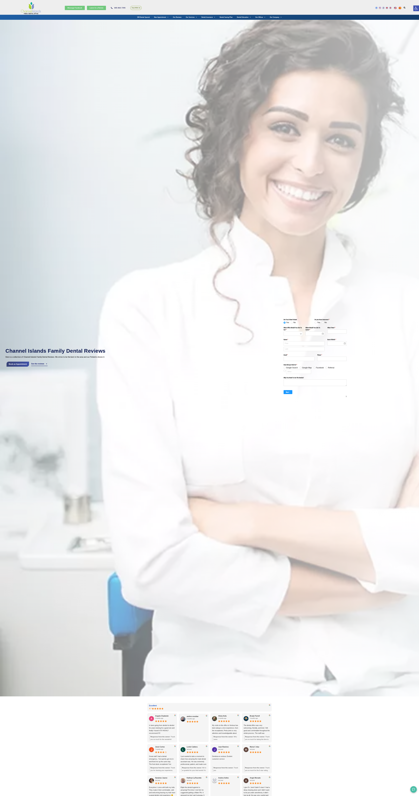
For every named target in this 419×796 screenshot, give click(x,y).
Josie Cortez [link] (160, 747)
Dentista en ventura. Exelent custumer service (222, 757)
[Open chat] (413, 789)
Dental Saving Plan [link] (226, 17)
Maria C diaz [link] (254, 747)
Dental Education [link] (242, 17)
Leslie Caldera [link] (192, 747)
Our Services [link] (190, 17)
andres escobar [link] (192, 716)
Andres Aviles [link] (223, 778)
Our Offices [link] (259, 17)
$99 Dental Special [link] (143, 17)
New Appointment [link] (160, 17)
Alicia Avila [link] (222, 716)
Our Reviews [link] (177, 17)
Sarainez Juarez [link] (161, 778)
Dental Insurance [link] (207, 17)
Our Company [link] (274, 17)
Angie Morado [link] (255, 778)
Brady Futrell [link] (255, 716)
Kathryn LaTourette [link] (194, 778)
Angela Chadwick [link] (161, 716)
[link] (416, 8)
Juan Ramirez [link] (223, 747)
